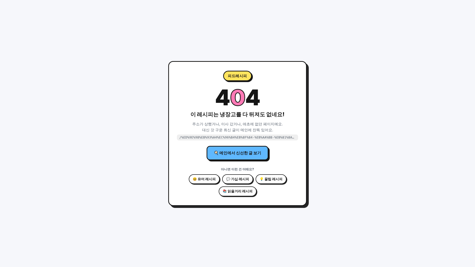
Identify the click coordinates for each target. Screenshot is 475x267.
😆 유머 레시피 (204, 179)
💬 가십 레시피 (237, 179)
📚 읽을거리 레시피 (238, 191)
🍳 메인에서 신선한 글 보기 (237, 152)
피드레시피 (237, 75)
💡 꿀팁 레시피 (271, 179)
